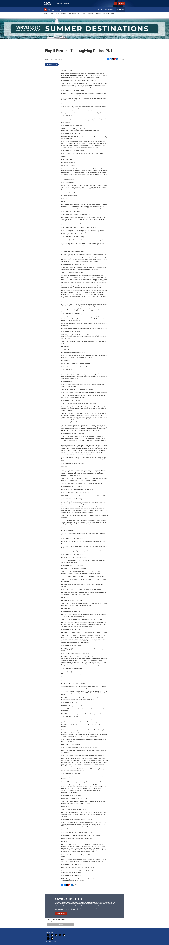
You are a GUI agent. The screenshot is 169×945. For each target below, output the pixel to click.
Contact (90, 935)
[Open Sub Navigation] (48, 13)
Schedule (74, 935)
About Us (98, 13)
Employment (92, 932)
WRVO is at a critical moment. (69, 898)
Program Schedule (61, 13)
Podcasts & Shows (74, 13)
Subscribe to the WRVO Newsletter (56, 919)
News (51, 13)
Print (122, 59)
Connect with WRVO (108, 13)
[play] (45, 9)
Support (90, 13)
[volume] (49, 9)
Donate (122, 3)
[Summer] (84, 28)
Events (83, 13)
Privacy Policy (109, 935)
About (73, 932)
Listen (45, 13)
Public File (109, 932)
